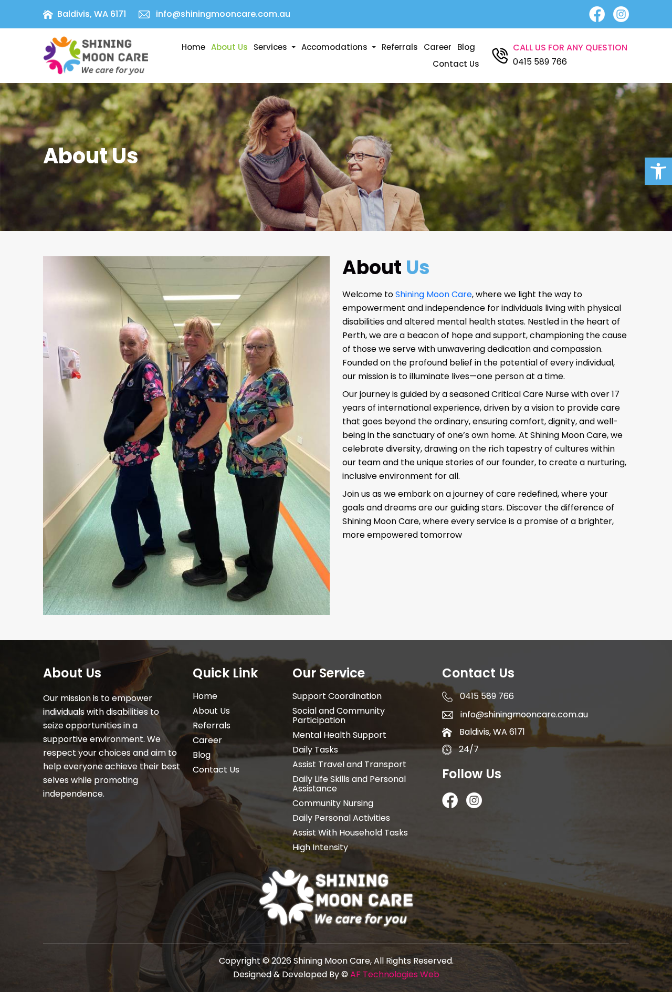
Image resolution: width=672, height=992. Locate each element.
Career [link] (438, 47)
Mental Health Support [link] (339, 735)
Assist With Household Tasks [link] (350, 833)
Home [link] (193, 47)
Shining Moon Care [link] (433, 294)
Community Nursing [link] (332, 803)
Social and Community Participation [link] (338, 715)
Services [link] (270, 47)
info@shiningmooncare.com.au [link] (223, 14)
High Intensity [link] (320, 847)
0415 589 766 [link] (540, 62)
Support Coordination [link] (337, 696)
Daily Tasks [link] (315, 750)
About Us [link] (229, 47)
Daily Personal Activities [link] (341, 818)
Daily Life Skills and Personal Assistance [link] (349, 784)
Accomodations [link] (334, 47)
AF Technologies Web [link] (394, 974)
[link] (658, 171)
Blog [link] (466, 47)
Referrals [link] (400, 47)
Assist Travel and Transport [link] (349, 764)
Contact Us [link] (456, 63)
